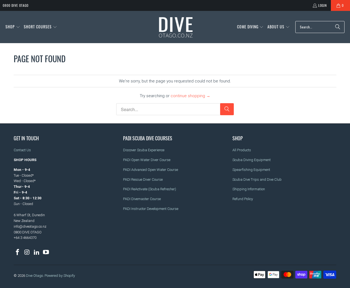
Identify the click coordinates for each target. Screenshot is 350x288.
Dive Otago (34, 276)
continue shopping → (190, 95)
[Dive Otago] (176, 27)
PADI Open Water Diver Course (146, 160)
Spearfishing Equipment (251, 170)
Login (322, 5)
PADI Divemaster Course (142, 199)
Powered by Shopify (60, 276)
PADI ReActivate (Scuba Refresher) (149, 189)
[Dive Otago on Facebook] (18, 252)
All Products (241, 150)
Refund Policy (242, 199)
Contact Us (22, 150)
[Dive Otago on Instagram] (27, 252)
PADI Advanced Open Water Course (150, 170)
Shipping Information (248, 189)
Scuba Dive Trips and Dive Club (257, 179)
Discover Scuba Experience (143, 150)
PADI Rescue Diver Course (143, 179)
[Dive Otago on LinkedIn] (37, 252)
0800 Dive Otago (15, 5)
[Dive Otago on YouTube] (46, 252)
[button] (12, 27)
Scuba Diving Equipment (251, 160)
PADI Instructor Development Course (150, 209)
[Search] (338, 27)
